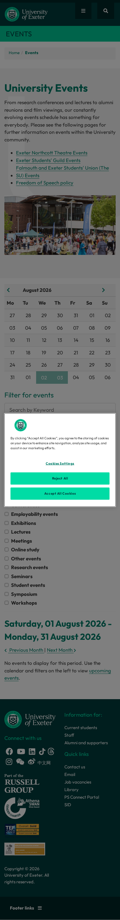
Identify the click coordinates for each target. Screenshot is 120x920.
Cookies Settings (60, 463)
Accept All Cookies (60, 493)
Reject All (60, 478)
